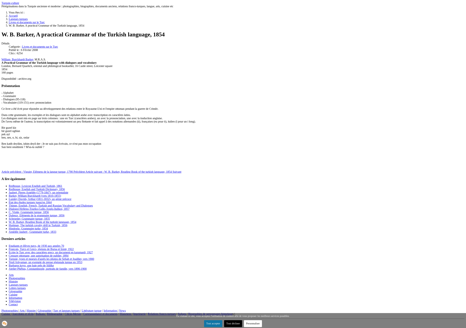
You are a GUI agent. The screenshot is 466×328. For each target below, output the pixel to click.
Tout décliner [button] (233, 323)
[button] (4, 323)
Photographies (17, 278)
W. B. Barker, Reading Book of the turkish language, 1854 (42, 222)
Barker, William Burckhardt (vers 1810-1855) (35, 195)
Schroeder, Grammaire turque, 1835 (29, 218)
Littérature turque (92, 310)
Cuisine (13, 294)
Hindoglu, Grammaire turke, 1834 (28, 228)
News (122, 310)
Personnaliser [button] (253, 323)
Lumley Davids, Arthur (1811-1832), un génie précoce (40, 199)
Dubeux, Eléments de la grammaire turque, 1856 (36, 215)
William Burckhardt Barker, (17, 59)
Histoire (13, 281)
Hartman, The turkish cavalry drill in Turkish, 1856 (38, 225)
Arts (11, 274)
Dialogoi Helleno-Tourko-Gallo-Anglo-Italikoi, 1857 (39, 208)
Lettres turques (17, 288)
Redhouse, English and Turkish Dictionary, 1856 (37, 189)
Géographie (15, 291)
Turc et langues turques (66, 310)
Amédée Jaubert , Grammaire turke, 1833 (32, 231)
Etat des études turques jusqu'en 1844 (30, 202)
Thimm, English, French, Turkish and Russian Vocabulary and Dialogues (51, 205)
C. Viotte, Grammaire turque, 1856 (29, 212)
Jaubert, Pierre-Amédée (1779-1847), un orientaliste (38, 192)
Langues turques (18, 284)
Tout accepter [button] (213, 323)
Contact (13, 304)
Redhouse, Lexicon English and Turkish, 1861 (35, 185)
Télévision (15, 301)
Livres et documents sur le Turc (40, 46)
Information (15, 297)
